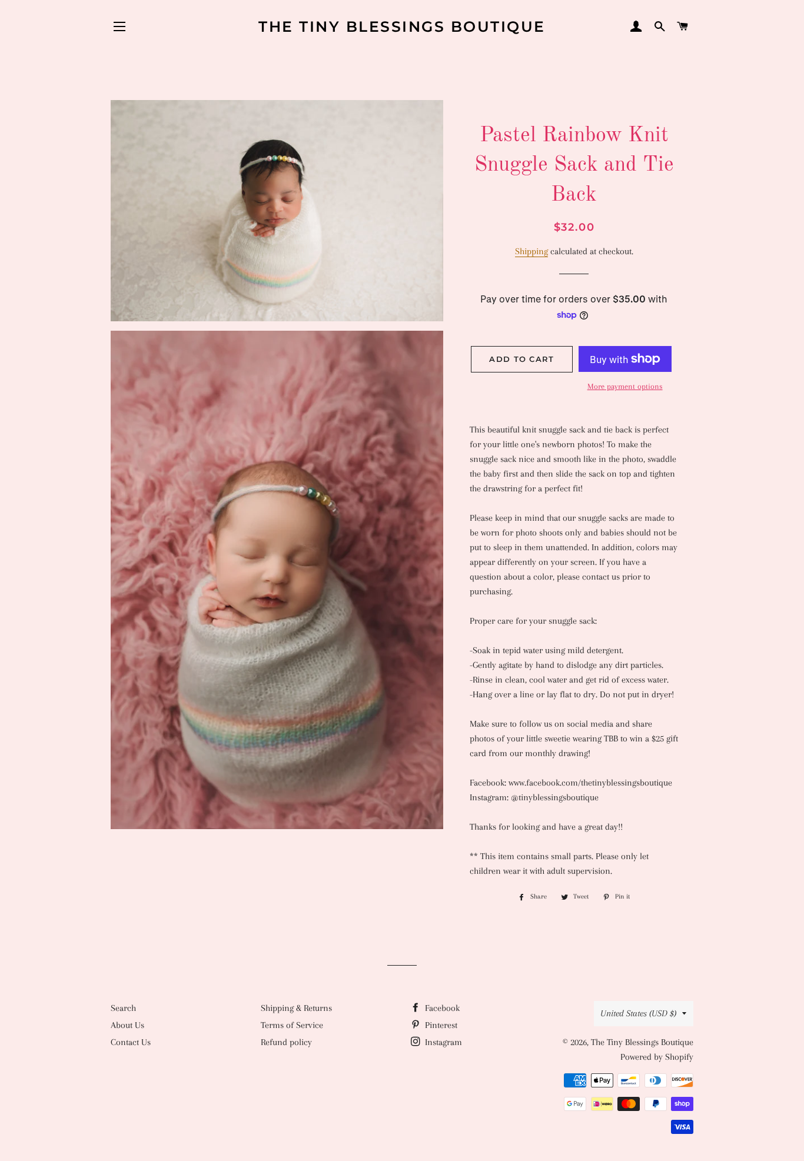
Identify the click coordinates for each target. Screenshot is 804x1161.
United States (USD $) (638, 1013)
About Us (127, 1025)
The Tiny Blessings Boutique (402, 26)
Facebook (441, 1008)
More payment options (625, 386)
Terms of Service (292, 1025)
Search (123, 1008)
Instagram (442, 1042)
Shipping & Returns (296, 1008)
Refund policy (286, 1042)
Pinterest (440, 1025)
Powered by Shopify (656, 1057)
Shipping (531, 251)
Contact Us (131, 1042)
